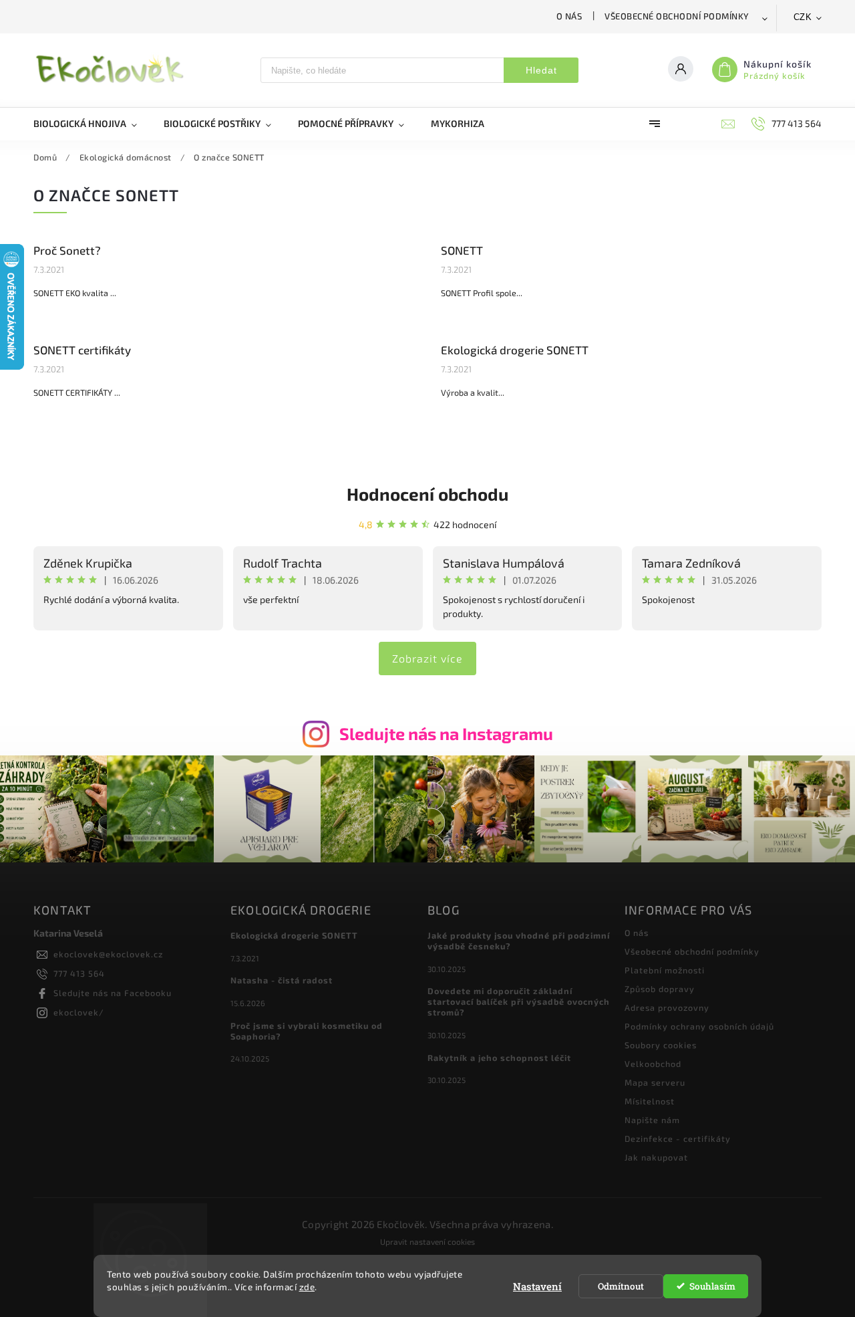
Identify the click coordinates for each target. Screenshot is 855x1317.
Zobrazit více (427, 658)
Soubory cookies (661, 1045)
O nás (569, 16)
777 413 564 (79, 973)
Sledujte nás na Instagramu (446, 733)
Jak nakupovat (656, 1157)
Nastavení (537, 1286)
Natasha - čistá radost (281, 980)
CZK (803, 17)
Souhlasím (712, 1286)
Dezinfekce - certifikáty (678, 1138)
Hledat (541, 70)
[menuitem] (91, 123)
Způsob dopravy (660, 988)
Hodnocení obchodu (427, 493)
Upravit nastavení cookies (427, 1241)
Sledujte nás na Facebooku (112, 992)
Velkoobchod (653, 1063)
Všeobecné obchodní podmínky (677, 16)
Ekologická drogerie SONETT (514, 349)
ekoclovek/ (78, 1012)
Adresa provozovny (667, 1007)
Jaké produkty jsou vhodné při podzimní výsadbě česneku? (519, 940)
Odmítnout (621, 1286)
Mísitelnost (650, 1101)
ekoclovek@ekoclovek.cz (108, 954)
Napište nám (652, 1119)
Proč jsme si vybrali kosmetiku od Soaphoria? (306, 1031)
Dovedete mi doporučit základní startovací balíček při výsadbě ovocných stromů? (519, 1001)
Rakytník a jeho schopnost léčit (499, 1057)
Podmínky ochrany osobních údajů (699, 1026)
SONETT (462, 250)
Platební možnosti (665, 970)
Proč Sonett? (67, 250)
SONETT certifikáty (82, 349)
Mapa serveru (655, 1082)
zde (307, 1287)
